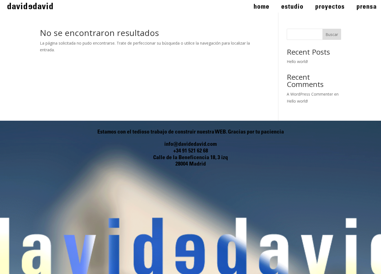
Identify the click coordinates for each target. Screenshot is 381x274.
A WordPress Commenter (310, 94)
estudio (292, 7)
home (261, 7)
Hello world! (297, 61)
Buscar (331, 34)
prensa (366, 7)
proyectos (330, 7)
